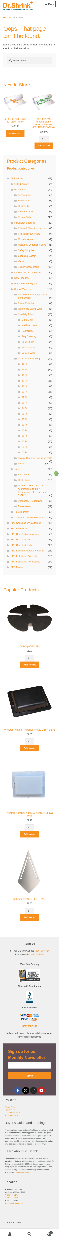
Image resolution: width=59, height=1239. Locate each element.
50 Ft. (24, 447)
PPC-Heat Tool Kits (20, 539)
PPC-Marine (17, 567)
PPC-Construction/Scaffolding (26, 523)
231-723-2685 (12, 1198)
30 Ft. (24, 425)
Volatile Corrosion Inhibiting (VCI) (35, 458)
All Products (17, 178)
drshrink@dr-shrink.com (14, 1203)
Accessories (24, 195)
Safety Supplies (26, 250)
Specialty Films (26, 314)
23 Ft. (24, 403)
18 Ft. (24, 386)
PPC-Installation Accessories (25, 561)
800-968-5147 (12, 1195)
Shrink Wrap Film (23, 289)
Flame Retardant (26, 303)
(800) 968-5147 (43, 951)
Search (29, 1234)
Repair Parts (24, 217)
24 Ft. (24, 408)
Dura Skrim (27, 320)
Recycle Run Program (25, 283)
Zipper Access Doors (28, 267)
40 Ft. (24, 441)
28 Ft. (24, 419)
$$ (56, 473)
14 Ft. (24, 369)
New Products (21, 278)
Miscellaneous (25, 239)
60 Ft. (24, 452)
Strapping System (27, 256)
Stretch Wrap (28, 347)
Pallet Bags (28, 331)
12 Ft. (24, 364)
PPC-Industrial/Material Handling (27, 550)
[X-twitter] (25, 1090)
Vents (21, 261)
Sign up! (29, 1075)
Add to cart (15, 133)
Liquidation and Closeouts (27, 272)
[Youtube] (41, 1090)
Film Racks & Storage (29, 234)
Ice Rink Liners (29, 325)
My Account (10, 1234)
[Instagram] (33, 1090)
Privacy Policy (10, 1107)
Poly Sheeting (29, 336)
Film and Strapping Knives (31, 228)
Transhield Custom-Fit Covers (29, 517)
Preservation (24, 506)
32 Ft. (24, 430)
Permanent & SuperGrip (30, 501)
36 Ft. (24, 436)
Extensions (23, 200)
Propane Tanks (25, 211)
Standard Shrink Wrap (29, 358)
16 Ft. (24, 375)
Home (9, 17)
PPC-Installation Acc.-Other (24, 556)
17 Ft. (24, 381)
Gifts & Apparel (22, 184)
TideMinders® (21, 512)
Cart (45, 1232)
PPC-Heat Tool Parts (21, 545)
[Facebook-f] (17, 1090)
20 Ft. (24, 392)
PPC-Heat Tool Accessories (25, 534)
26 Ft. (24, 414)
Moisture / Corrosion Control (32, 245)
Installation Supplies (24, 223)
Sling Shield (28, 342)
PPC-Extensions (19, 528)
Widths (21, 463)
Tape (16, 469)
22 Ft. (24, 397)
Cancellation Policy (12, 1113)
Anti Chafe (23, 474)
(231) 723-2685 (36, 954)
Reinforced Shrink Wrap (30, 309)
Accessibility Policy (12, 1115)
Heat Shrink (24, 480)
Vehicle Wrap (28, 353)
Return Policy (10, 1110)
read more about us (23, 1172)
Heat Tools (19, 189)
